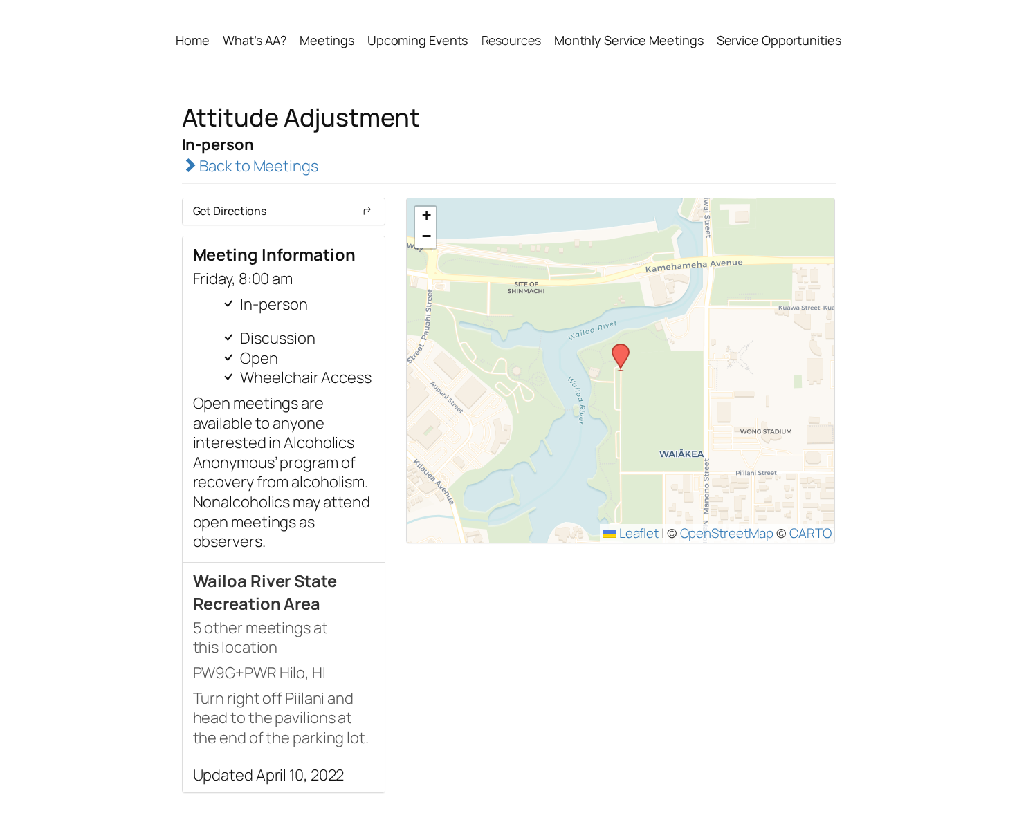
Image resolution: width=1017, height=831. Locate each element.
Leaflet (637, 533)
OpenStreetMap (727, 533)
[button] (616, 348)
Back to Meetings (257, 166)
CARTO (810, 533)
